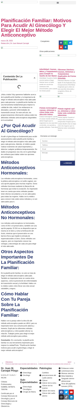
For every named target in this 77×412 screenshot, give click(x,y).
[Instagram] (61, 397)
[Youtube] (71, 392)
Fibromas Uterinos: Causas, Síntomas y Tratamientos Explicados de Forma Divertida (67, 74)
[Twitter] (66, 392)
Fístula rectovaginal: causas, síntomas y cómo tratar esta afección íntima (48, 111)
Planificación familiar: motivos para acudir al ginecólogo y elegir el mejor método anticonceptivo (36, 28)
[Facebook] (61, 392)
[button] (58, 2)
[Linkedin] (71, 397)
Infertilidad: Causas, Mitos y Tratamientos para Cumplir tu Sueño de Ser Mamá (48, 72)
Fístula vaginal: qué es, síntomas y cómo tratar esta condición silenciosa (66, 112)
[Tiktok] (66, 397)
